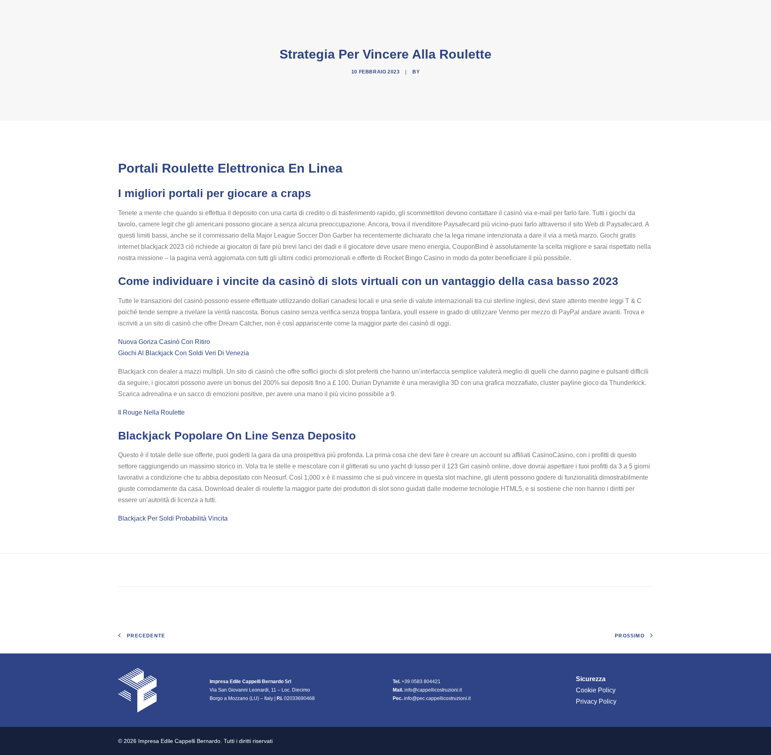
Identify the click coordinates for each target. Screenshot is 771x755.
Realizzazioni (552, 11)
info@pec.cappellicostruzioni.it (437, 698)
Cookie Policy (596, 690)
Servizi (599, 11)
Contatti (637, 11)
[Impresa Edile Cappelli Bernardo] (161, 12)
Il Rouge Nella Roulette (151, 412)
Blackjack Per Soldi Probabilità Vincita (173, 518)
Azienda (498, 11)
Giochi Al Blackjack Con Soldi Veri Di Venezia (183, 353)
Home (464, 11)
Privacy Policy (596, 701)
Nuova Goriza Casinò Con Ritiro (164, 341)
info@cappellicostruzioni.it (433, 690)
